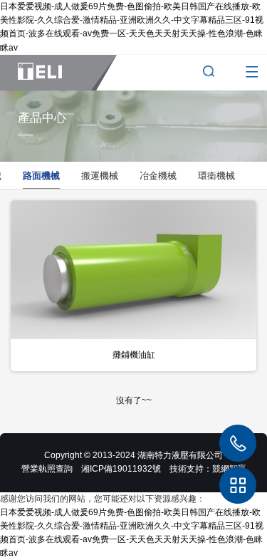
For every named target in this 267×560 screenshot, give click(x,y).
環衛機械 (216, 175)
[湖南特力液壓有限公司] (58, 72)
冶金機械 (158, 175)
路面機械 (41, 175)
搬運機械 (99, 175)
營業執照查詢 (47, 469)
